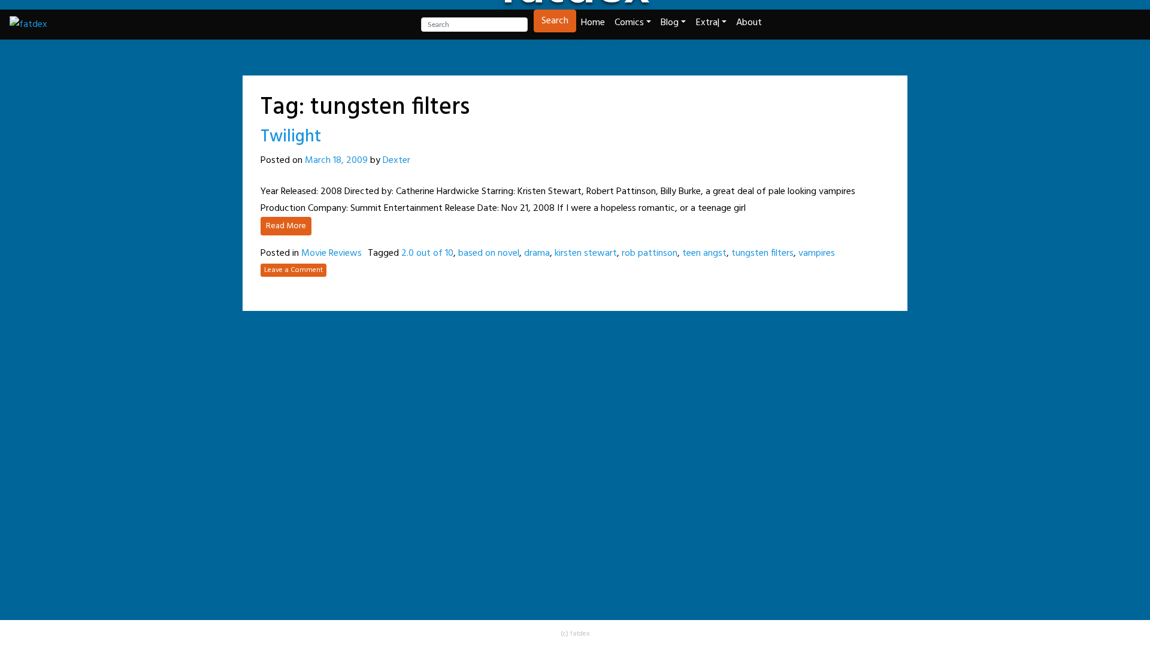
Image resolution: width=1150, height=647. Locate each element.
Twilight (291, 136)
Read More (286, 226)
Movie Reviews (331, 253)
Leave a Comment (293, 270)
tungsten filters (762, 253)
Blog (670, 23)
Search (554, 21)
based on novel (488, 253)
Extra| (707, 23)
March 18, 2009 (336, 160)
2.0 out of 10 (427, 253)
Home (593, 23)
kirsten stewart (586, 253)
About (749, 23)
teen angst (704, 253)
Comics (629, 23)
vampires (816, 253)
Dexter (396, 160)
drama (537, 253)
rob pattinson (649, 253)
